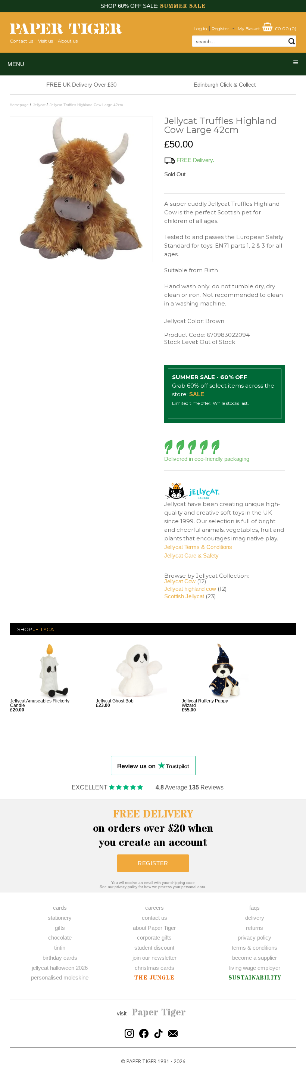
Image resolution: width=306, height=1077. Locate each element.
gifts (60, 928)
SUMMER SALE (183, 6)
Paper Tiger (159, 1012)
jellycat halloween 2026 (60, 968)
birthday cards (60, 958)
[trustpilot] (153, 765)
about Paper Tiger (154, 928)
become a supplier (254, 958)
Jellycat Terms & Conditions (198, 547)
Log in (200, 28)
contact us (154, 918)
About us (68, 41)
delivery (254, 918)
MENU (15, 64)
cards (60, 907)
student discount (154, 947)
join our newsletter (154, 958)
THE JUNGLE (154, 978)
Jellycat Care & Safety (191, 555)
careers (154, 907)
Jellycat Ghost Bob (115, 701)
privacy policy (254, 937)
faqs (254, 907)
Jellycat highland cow (190, 589)
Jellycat (44, 629)
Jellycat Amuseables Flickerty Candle (39, 703)
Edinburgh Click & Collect (225, 84)
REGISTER (153, 863)
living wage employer (254, 968)
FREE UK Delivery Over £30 (81, 84)
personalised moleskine (59, 977)
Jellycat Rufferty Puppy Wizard (205, 703)
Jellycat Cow (180, 581)
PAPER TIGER (141, 1061)
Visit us (45, 41)
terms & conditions (254, 947)
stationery (60, 918)
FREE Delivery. (195, 160)
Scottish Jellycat (184, 596)
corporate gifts (154, 937)
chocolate (60, 937)
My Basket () (267, 28)
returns (254, 928)
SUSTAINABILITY (254, 978)
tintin (59, 947)
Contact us (21, 41)
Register (220, 28)
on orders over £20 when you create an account (153, 828)
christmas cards (154, 968)
